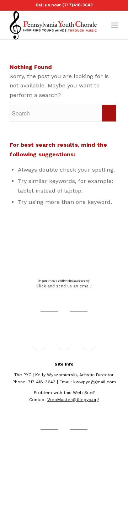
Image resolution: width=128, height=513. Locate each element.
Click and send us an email (63, 286)
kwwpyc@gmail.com (94, 381)
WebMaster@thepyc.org (73, 399)
